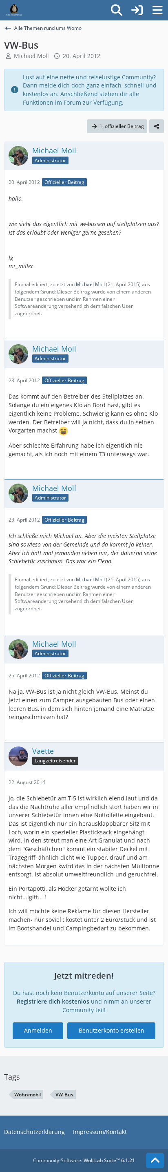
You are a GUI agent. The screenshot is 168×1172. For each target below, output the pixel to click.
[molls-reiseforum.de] (13, 10)
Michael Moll (31, 56)
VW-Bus (64, 1094)
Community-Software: (84, 1160)
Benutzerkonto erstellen (111, 1030)
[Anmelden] (137, 10)
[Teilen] (156, 126)
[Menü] (157, 10)
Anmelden (38, 1030)
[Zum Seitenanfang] (155, 1160)
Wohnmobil (27, 1094)
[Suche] (116, 10)
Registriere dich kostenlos (53, 1001)
